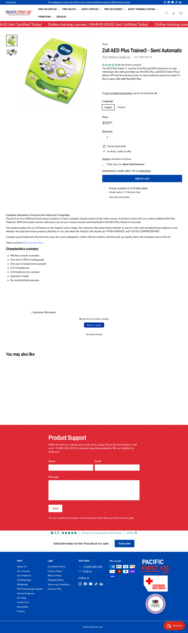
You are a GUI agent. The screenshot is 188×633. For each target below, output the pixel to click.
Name (52, 461)
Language (107, 101)
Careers (21, 611)
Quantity (107, 131)
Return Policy (55, 575)
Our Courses (23, 571)
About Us (22, 566)
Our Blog (61, 16)
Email (98, 461)
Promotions (44, 16)
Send (55, 508)
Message (53, 476)
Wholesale (22, 584)
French (121, 107)
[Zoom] (56, 71)
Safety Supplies (90, 9)
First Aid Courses (113, 9)
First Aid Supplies (47, 9)
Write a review (94, 325)
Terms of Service (120, 518)
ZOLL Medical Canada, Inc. (116, 56)
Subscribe (125, 543)
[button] (109, 64)
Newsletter (22, 606)
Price (105, 117)
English (108, 107)
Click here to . (126, 164)
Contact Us (11, 2)
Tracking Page (24, 579)
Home (105, 44)
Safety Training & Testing (141, 9)
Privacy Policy (102, 518)
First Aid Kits (69, 9)
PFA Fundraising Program (30, 588)
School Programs (25, 593)
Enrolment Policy (56, 566)
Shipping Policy (56, 579)
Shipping (106, 159)
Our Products (24, 575)
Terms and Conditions (59, 584)
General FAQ (54, 588)
